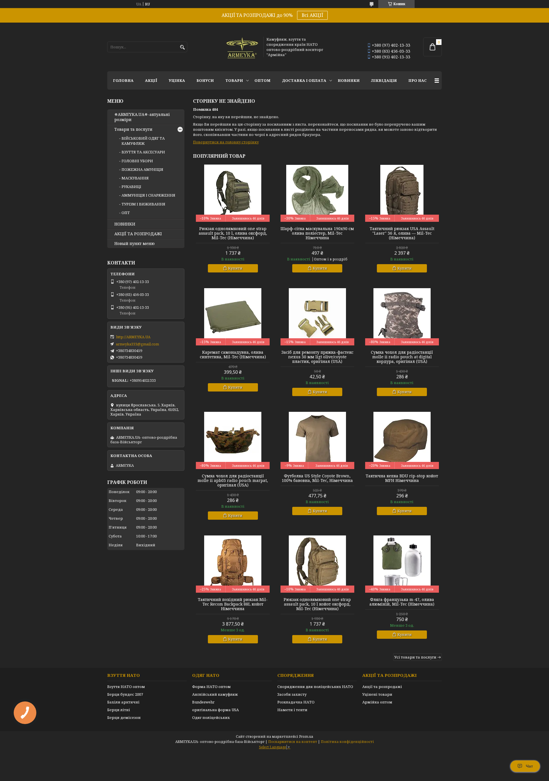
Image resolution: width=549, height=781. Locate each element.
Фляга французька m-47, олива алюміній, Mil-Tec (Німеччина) (401, 601)
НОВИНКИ (349, 80)
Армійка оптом (377, 702)
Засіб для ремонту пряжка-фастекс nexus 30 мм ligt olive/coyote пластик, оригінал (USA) (317, 357)
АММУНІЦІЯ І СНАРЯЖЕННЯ (148, 195)
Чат (529, 766)
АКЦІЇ (151, 80)
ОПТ (126, 212)
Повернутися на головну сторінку (226, 142)
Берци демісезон (124, 717)
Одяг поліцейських (211, 717)
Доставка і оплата (304, 80)
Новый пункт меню (134, 243)
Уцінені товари (377, 694)
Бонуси (205, 80)
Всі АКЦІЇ (312, 15)
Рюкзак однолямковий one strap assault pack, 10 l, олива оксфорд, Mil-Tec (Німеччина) (233, 233)
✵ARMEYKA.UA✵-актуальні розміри (142, 117)
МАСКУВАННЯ (135, 178)
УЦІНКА (177, 80)
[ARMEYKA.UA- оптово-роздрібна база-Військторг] (242, 47)
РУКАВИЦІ (131, 186)
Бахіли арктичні (123, 702)
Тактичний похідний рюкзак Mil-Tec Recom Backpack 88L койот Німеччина (233, 604)
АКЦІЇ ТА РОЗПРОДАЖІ (138, 233)
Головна (123, 80)
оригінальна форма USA (215, 709)
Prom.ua (306, 736)
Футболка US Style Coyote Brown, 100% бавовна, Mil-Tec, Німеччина (317, 478)
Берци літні (118, 709)
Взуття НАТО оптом (126, 686)
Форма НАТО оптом (211, 686)
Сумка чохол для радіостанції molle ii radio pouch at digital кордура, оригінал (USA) (402, 357)
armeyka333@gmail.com (137, 344)
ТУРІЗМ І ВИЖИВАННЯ (143, 204)
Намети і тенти (292, 709)
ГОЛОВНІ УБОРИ (137, 160)
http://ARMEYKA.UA (133, 337)
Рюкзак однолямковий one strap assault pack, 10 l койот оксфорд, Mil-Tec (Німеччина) (317, 604)
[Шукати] (182, 47)
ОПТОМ (262, 80)
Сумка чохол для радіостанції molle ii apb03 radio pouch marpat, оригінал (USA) (233, 480)
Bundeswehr (203, 702)
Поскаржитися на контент (292, 741)
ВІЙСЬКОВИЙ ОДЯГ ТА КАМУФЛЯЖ (143, 141)
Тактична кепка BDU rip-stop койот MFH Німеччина (402, 478)
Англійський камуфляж (215, 694)
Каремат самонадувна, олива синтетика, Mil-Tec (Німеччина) (233, 354)
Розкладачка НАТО (296, 702)
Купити (235, 268)
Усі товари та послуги (415, 657)
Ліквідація (384, 80)
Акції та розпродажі (382, 686)
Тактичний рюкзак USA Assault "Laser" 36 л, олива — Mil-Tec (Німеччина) (402, 233)
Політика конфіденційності (347, 741)
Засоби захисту (292, 694)
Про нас (417, 80)
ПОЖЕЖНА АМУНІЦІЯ (142, 169)
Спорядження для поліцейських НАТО (315, 686)
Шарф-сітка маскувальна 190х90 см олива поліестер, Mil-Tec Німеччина (317, 233)
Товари (234, 80)
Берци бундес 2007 (125, 694)
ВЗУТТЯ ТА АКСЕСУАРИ (143, 152)
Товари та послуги (133, 129)
